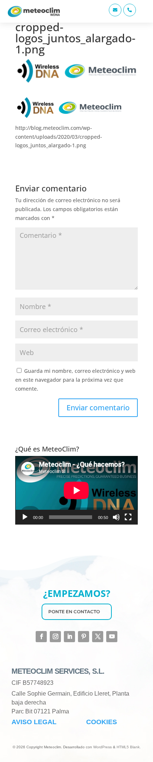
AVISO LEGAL (34, 722)
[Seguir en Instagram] (55, 636)
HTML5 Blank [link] (128, 747)
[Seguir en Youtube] (111, 636)
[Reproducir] (25, 517)
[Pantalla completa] (128, 517)
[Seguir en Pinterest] (83, 636)
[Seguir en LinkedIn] (69, 636)
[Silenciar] (116, 517)
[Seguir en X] (97, 636)
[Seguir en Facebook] (41, 636)
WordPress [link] (102, 747)
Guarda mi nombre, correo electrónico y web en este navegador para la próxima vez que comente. (75, 379)
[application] (76, 490)
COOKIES (101, 722)
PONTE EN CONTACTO (74, 611)
